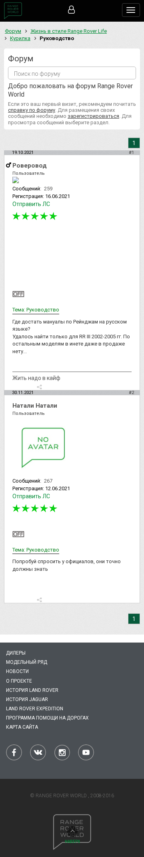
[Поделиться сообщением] (39, 387)
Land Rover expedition (34, 708)
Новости (17, 671)
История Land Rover (32, 690)
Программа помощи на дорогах (47, 718)
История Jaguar (27, 699)
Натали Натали (34, 405)
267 (48, 481)
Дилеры (16, 653)
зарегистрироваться (93, 116)
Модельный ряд (26, 662)
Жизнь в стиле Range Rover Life (68, 31)
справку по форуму (31, 110)
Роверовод (29, 165)
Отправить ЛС (31, 204)
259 (48, 189)
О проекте (19, 681)
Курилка (20, 38)
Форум (13, 31)
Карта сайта (22, 727)
